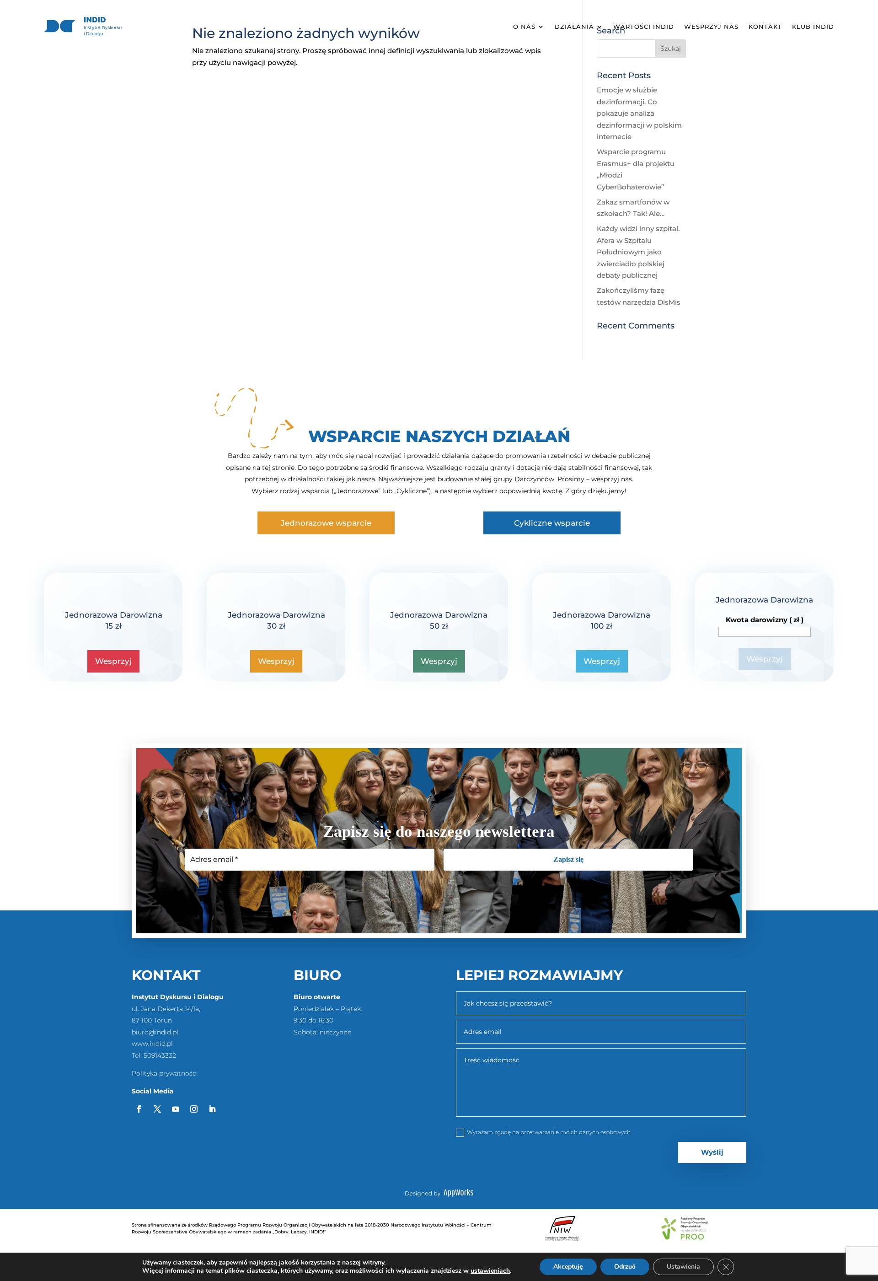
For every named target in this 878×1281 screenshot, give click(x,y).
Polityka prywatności (165, 1073)
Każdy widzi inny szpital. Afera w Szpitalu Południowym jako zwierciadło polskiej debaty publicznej (638, 252)
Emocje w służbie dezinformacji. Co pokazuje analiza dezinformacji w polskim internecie (639, 113)
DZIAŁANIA (574, 26)
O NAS (524, 26)
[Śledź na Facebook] (139, 1109)
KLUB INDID (813, 26)
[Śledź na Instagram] (194, 1109)
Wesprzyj (113, 661)
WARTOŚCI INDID (643, 26)
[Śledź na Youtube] (175, 1109)
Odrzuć (625, 1266)
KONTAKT (765, 26)
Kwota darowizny (764, 619)
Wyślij (712, 1152)
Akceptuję (568, 1266)
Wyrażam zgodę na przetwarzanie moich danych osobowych (549, 1132)
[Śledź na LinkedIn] (212, 1109)
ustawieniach (490, 1271)
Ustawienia (683, 1266)
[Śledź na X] (157, 1109)
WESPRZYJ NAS (711, 26)
